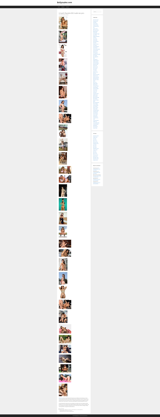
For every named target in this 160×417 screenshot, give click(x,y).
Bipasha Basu (95, 31)
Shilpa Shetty (95, 108)
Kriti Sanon (95, 69)
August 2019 (95, 149)
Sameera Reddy (95, 105)
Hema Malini (95, 47)
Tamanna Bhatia (96, 120)
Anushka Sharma (96, 26)
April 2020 (95, 147)
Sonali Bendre (95, 112)
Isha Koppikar (95, 52)
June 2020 (94, 144)
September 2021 (96, 143)
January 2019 (95, 156)
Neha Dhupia (95, 84)
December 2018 (95, 157)
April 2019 (95, 152)
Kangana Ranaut (96, 60)
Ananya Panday (95, 24)
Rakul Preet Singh (96, 97)
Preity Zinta (95, 91)
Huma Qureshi (95, 50)
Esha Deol (94, 42)
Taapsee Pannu (95, 117)
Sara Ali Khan (95, 106)
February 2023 (95, 142)
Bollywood (60, 398)
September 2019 (96, 148)
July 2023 (94, 138)
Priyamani (95, 92)
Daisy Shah (95, 35)
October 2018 (95, 160)
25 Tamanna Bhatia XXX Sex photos (96, 169)
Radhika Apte (95, 94)
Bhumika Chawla (96, 30)
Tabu (94, 119)
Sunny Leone (95, 115)
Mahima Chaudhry (96, 74)
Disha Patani (95, 40)
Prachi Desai (95, 89)
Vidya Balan (95, 125)
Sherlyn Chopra (95, 107)
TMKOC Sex (95, 121)
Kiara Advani (95, 68)
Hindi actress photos (96, 49)
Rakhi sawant (95, 96)
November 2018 (95, 158)
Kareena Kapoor (95, 61)
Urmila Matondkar (96, 122)
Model (94, 80)
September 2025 (96, 135)
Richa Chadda (95, 103)
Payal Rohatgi (95, 87)
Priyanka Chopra (96, 93)
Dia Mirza (94, 37)
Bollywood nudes (62, 409)
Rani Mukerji (95, 98)
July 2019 (94, 151)
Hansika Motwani (96, 46)
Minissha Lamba (96, 79)
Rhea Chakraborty (96, 102)
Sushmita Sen (95, 116)
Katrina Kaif (95, 65)
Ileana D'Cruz (95, 51)
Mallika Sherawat (96, 77)
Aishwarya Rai (95, 21)
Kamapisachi (95, 59)
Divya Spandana (95, 41)
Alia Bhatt (94, 22)
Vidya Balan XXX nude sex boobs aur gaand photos (67, 411)
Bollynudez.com (64, 2)
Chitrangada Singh (96, 33)
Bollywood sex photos (68, 409)
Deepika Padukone (96, 36)
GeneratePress (85, 415)
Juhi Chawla (95, 55)
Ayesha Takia (95, 28)
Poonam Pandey (95, 88)
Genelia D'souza (95, 44)
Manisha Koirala (96, 78)
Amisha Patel (95, 23)
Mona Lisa (95, 82)
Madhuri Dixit (95, 72)
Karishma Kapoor (96, 63)
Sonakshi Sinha (95, 111)
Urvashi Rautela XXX (79, 409)
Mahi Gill (94, 73)
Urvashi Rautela (62, 408)
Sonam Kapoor (95, 113)
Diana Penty (95, 38)
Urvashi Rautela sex (74, 409)
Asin (94, 27)
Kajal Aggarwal (95, 56)
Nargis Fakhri (95, 83)
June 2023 (94, 139)
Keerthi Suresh (95, 66)
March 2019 (95, 153)
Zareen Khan (95, 127)
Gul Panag (95, 45)
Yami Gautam (95, 126)
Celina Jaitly (95, 32)
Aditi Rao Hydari (96, 19)
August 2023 (95, 137)
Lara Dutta (95, 70)
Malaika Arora (95, 75)
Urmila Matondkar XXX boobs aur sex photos (66, 410)
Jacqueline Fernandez (96, 54)
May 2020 (94, 146)
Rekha (94, 101)
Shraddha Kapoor (96, 110)
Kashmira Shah (95, 64)
